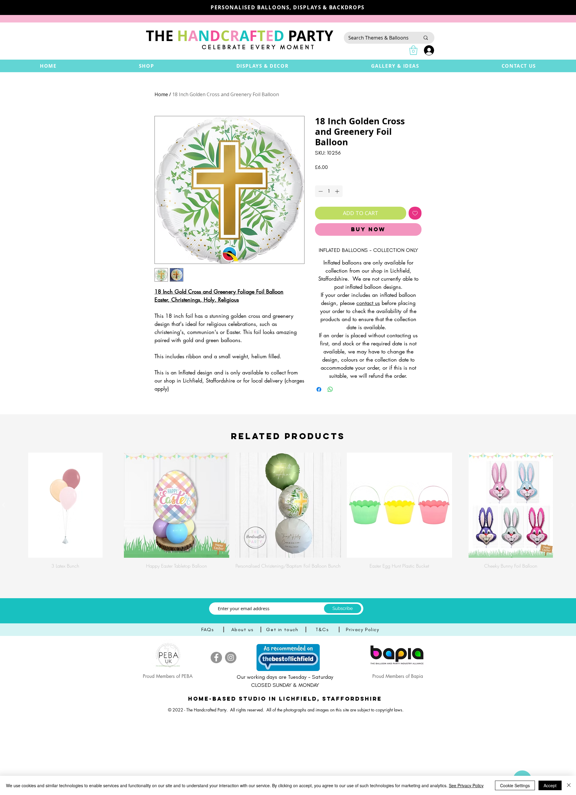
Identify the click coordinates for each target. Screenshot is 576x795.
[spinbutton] (329, 191)
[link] (413, 50)
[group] (288, 514)
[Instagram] (230, 657)
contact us (368, 302)
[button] (146, 66)
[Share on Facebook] (318, 389)
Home (161, 94)
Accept (550, 785)
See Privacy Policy (466, 785)
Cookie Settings (515, 785)
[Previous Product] (3, 505)
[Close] (568, 785)
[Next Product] (572, 505)
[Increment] (337, 191)
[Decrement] (320, 191)
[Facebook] (216, 657)
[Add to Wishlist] (415, 213)
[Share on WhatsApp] (330, 389)
